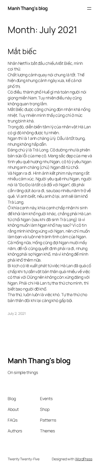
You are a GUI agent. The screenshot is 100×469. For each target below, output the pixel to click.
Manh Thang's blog (28, 8)
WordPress (83, 458)
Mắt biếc (22, 51)
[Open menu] (89, 8)
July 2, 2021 (17, 313)
